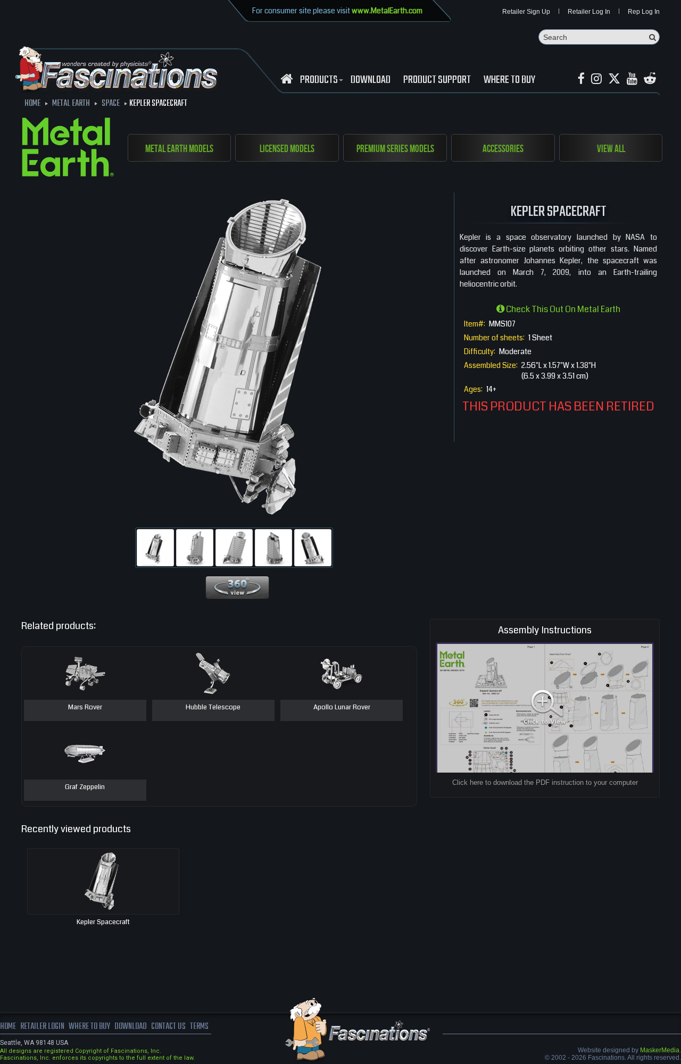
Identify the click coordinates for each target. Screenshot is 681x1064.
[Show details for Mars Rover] (85, 673)
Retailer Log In (589, 11)
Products (319, 80)
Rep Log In (644, 11)
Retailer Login (42, 1027)
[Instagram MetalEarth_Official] (596, 79)
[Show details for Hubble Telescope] (213, 673)
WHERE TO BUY (509, 80)
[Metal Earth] (67, 149)
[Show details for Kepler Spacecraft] (103, 881)
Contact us (168, 1027)
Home (8, 1027)
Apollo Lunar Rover (341, 707)
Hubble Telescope (213, 707)
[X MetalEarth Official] (614, 79)
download (371, 80)
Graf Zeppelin (85, 787)
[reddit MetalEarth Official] (650, 79)
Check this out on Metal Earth (562, 309)
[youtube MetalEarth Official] (632, 79)
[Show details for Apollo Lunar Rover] (341, 673)
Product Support (437, 80)
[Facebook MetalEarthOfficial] (581, 79)
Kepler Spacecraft (103, 922)
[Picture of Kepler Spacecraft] (155, 547)
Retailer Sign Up (526, 11)
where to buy (89, 1027)
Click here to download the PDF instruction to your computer (545, 782)
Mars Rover (85, 707)
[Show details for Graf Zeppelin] (85, 753)
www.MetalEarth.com (387, 10)
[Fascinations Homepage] (286, 79)
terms (199, 1027)
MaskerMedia (659, 1050)
